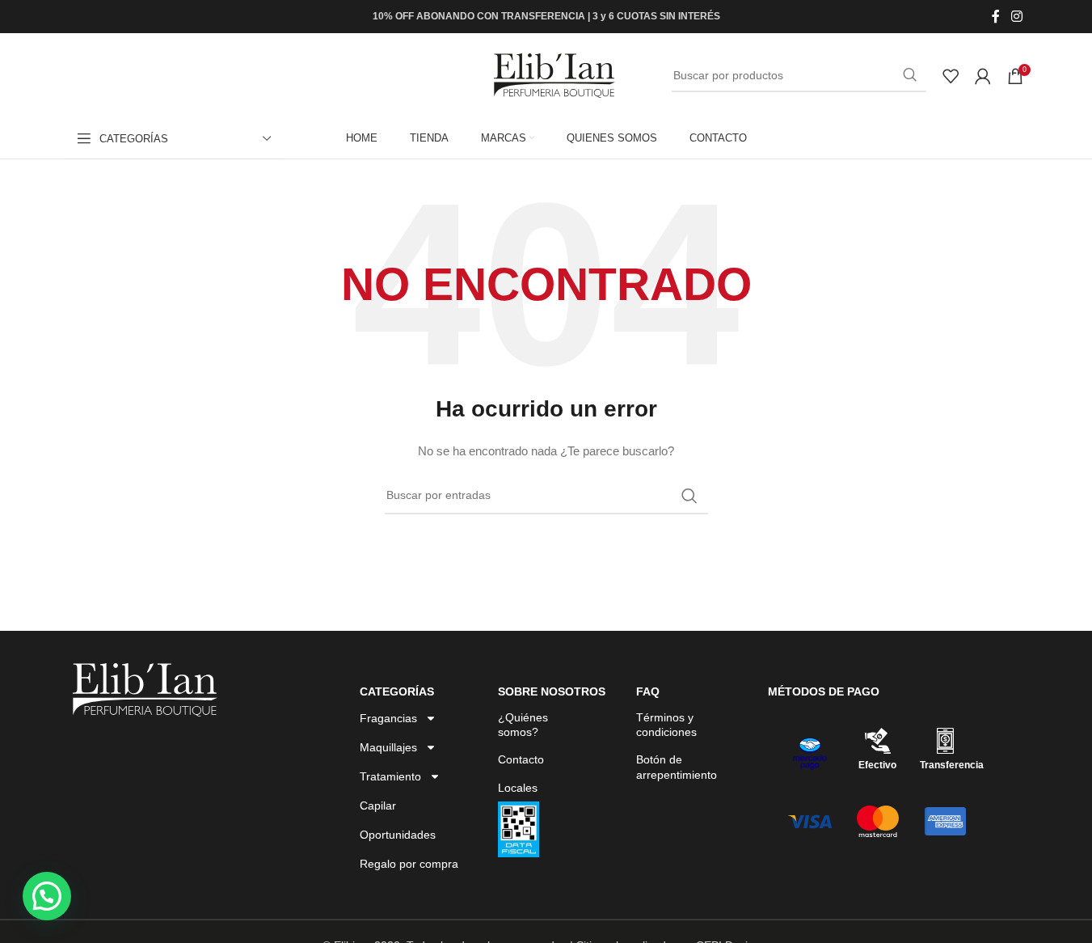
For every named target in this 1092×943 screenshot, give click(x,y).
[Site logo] (554, 74)
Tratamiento (390, 776)
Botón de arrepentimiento (676, 766)
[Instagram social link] (1016, 16)
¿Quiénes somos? (523, 724)
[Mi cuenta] (983, 76)
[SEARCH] (910, 76)
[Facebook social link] (996, 16)
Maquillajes (388, 747)
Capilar (378, 805)
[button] (47, 896)
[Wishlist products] (950, 76)
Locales (518, 787)
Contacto (521, 759)
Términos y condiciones (666, 724)
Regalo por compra (409, 863)
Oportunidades (398, 834)
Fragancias (388, 718)
